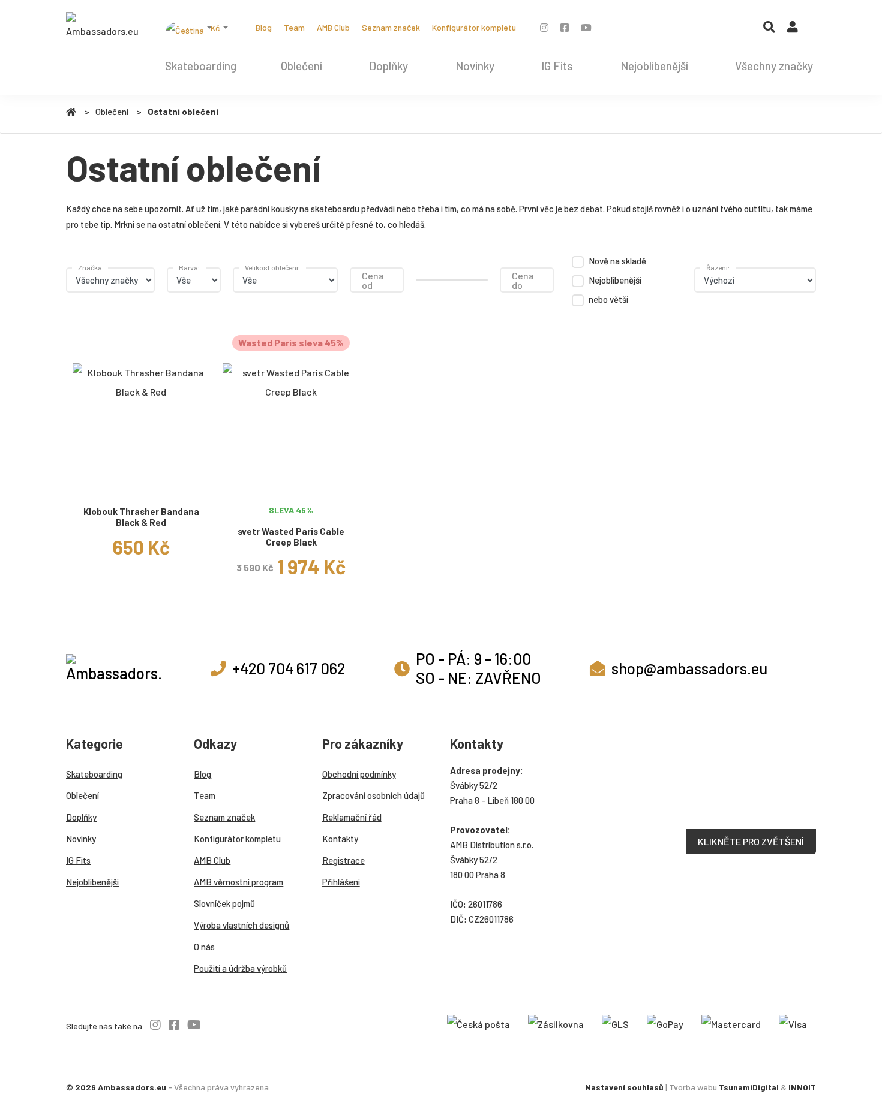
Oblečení (301, 66)
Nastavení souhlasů (624, 1087)
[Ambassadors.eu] (102, 26)
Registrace (343, 860)
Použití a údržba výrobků (240, 968)
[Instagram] (544, 27)
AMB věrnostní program (238, 881)
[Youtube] (586, 27)
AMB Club (333, 27)
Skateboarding (200, 66)
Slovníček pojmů (224, 903)
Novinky (474, 66)
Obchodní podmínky (359, 774)
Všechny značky (774, 66)
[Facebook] (564, 27)
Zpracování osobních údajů (373, 795)
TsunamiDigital (749, 1087)
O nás (204, 946)
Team (294, 27)
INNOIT (802, 1087)
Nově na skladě (617, 260)
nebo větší (608, 299)
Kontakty (340, 838)
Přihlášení (341, 881)
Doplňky (388, 66)
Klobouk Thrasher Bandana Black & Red (141, 517)
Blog (264, 27)
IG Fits (557, 66)
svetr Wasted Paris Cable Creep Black (291, 537)
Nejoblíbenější (654, 66)
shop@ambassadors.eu (689, 668)
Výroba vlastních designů (241, 925)
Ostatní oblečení (183, 111)
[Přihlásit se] (792, 29)
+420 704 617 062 (288, 668)
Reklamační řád (352, 817)
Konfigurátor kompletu (474, 27)
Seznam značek (391, 27)
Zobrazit (141, 484)
